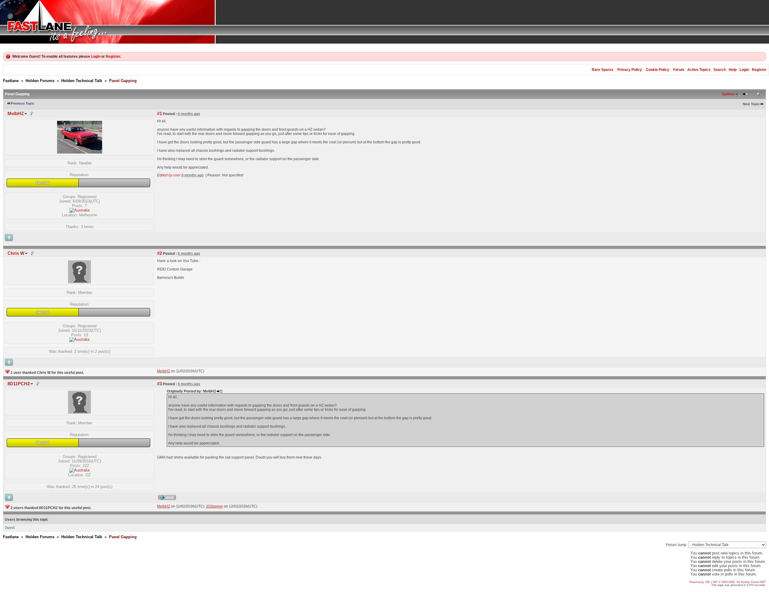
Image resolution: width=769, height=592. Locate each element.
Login (95, 56)
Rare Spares (602, 70)
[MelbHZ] (79, 152)
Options (728, 94)
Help (733, 70)
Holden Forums (40, 80)
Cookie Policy (657, 70)
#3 (159, 383)
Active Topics (698, 70)
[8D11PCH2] (79, 412)
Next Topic (751, 104)
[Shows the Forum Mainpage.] (384, 22)
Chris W (16, 253)
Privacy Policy (629, 70)
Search (719, 70)
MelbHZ (16, 113)
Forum (678, 70)
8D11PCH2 (19, 383)
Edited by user (169, 175)
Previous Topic (22, 103)
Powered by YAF (699, 582)
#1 (159, 113)
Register (113, 56)
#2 (159, 253)
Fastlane (11, 80)
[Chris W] (79, 281)
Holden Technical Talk (81, 80)
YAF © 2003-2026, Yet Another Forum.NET (739, 582)
